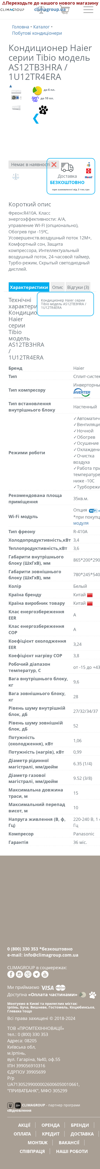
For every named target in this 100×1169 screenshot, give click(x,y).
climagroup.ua (50, 9)
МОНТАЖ (38, 1142)
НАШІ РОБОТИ (72, 1151)
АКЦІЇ (24, 1125)
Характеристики (29, 287)
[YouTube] (45, 974)
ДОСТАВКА (82, 1134)
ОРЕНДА (51, 1125)
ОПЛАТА (22, 1134)
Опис (57, 287)
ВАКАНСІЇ (69, 1142)
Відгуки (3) (78, 287)
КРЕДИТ (50, 1134)
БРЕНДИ (80, 1125)
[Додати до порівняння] (17, 176)
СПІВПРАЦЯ (32, 1151)
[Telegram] (36, 974)
